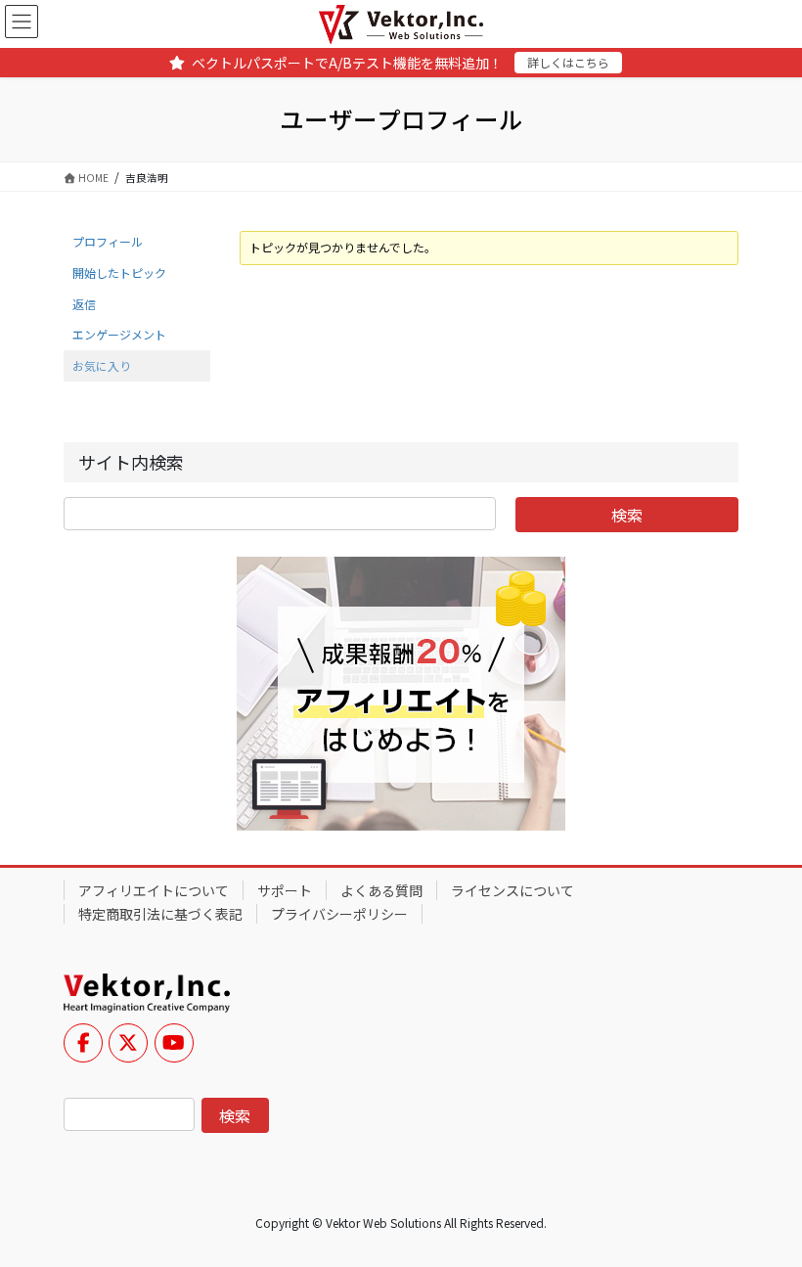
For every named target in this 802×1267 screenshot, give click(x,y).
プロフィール (107, 241)
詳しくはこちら (568, 62)
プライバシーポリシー (339, 914)
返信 (84, 303)
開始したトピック (119, 272)
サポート (284, 890)
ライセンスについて (512, 890)
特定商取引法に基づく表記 (160, 914)
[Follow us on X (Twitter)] (128, 1043)
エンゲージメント (119, 334)
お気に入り (101, 365)
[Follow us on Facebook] (83, 1043)
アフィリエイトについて (153, 890)
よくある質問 (381, 890)
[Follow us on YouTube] (174, 1043)
